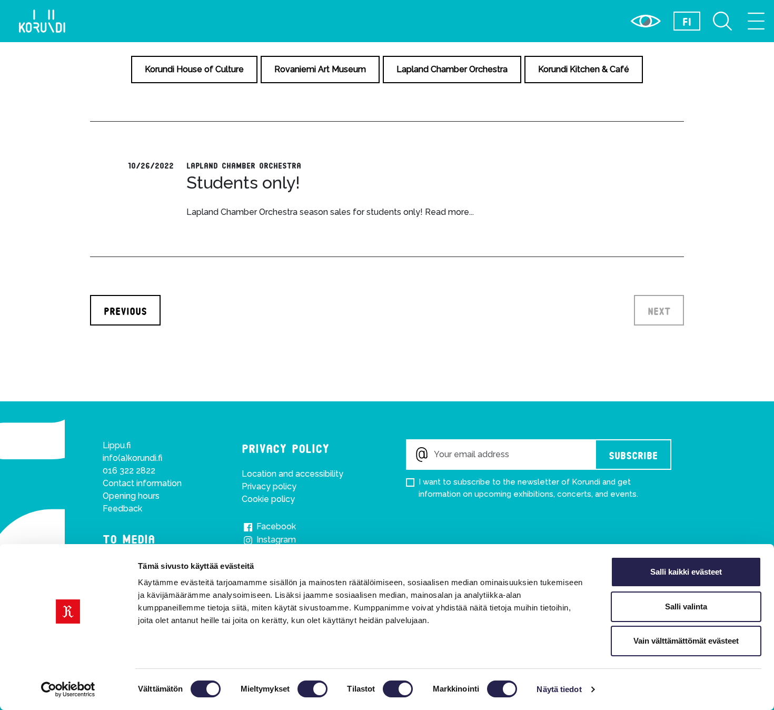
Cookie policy (268, 499)
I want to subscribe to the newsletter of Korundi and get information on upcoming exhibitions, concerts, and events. (528, 488)
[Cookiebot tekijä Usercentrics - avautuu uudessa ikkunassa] (68, 689)
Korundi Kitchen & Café (583, 69)
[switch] (312, 689)
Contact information (142, 483)
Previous (125, 310)
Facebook (275, 526)
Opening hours (131, 496)
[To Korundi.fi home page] (42, 21)
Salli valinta (686, 606)
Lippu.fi (117, 445)
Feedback (122, 509)
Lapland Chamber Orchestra (452, 69)
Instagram (275, 540)
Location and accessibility (292, 474)
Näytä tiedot (559, 689)
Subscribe (633, 454)
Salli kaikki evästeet (686, 571)
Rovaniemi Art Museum (320, 69)
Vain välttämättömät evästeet (686, 640)
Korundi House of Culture (194, 69)
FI (686, 20)
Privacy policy (269, 486)
